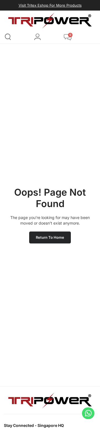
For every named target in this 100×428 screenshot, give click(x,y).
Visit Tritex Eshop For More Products (50, 5)
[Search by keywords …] (8, 37)
